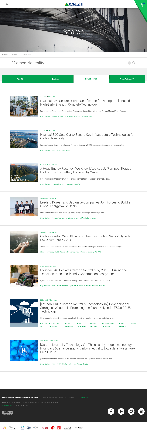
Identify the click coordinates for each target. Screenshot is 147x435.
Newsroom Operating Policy (53, 397)
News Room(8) (91, 79)
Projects (55, 79)
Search (14, 55)
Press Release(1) (127, 79)
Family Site (84, 397)
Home (4, 55)
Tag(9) (20, 79)
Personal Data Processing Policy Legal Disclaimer (20, 397)
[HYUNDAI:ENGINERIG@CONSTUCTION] (73, 4)
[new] (111, 411)
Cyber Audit (72, 397)
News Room (27, 55)
